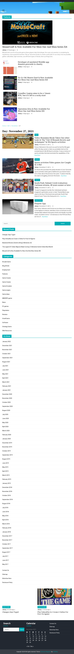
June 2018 (5, 511)
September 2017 (7, 548)
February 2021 (6, 386)
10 (33, 636)
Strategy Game (7, 326)
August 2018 (6, 503)
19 (39, 638)
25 (36, 640)
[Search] (70, 11)
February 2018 (6, 528)
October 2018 (6, 495)
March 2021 (6, 382)
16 (30, 638)
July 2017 (5, 556)
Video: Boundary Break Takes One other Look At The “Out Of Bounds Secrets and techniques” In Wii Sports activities (52, 139)
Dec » (32, 646)
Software (5, 322)
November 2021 (7, 349)
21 (45, 638)
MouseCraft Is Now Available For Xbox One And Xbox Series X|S (34, 46)
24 (33, 640)
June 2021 (5, 370)
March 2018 (6, 524)
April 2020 (5, 426)
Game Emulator (7, 286)
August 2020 (6, 410)
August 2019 (6, 459)
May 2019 (5, 467)
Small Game (6, 318)
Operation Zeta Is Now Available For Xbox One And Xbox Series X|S (34, 110)
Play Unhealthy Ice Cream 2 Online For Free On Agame (18, 238)
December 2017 (7, 536)
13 (42, 636)
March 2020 (6, 430)
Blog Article (5, 266)
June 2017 (5, 560)
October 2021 (6, 353)
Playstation (5, 310)
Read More (37, 155)
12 (39, 636)
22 (27, 640)
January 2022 (6, 341)
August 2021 (6, 362)
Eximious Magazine (46, 651)
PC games (5, 306)
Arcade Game (6, 262)
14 (45, 636)
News (36, 134)
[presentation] (69, 590)
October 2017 (6, 544)
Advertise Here (6, 578)
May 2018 (5, 515)
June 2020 (5, 418)
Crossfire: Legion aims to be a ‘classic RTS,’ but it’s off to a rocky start (34, 94)
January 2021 (6, 390)
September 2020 (7, 406)
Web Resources (7, 330)
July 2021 (5, 366)
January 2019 (6, 483)
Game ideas (6, 294)
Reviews (37, 159)
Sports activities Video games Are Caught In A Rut (52, 163)
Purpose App (40, 203)
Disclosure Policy (7, 582)
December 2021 (7, 345)
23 (30, 640)
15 (27, 638)
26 (39, 640)
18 (36, 638)
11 (36, 636)
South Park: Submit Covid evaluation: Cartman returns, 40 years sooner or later (52, 184)
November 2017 (7, 540)
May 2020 (5, 422)
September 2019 (7, 455)
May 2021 (5, 374)
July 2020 (5, 414)
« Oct (27, 646)
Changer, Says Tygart (8, 234)
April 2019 (5, 471)
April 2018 (5, 520)
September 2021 (7, 357)
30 (30, 642)
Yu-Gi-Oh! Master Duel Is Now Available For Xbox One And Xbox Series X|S (35, 78)
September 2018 (7, 499)
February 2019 (6, 479)
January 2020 (6, 439)
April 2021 (5, 378)
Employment (6, 270)
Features (37, 180)
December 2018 (7, 487)
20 (42, 638)
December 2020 (7, 394)
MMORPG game (7, 298)
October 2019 (6, 451)
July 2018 (5, 507)
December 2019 (7, 443)
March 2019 (6, 475)
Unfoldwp (55, 651)
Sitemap (5, 574)
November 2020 (7, 398)
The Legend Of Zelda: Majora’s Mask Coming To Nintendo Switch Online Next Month (27, 247)
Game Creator (38, 200)
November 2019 (7, 447)
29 (27, 642)
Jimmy (4, 50)
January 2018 (6, 532)
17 (33, 638)
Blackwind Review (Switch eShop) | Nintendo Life (17, 243)
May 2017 (5, 564)
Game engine (6, 290)
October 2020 (6, 402)
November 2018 (7, 491)
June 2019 (5, 463)
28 (45, 640)
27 (42, 640)
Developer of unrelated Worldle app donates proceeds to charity (33, 63)
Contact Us (5, 570)
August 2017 (6, 552)
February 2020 (6, 434)
